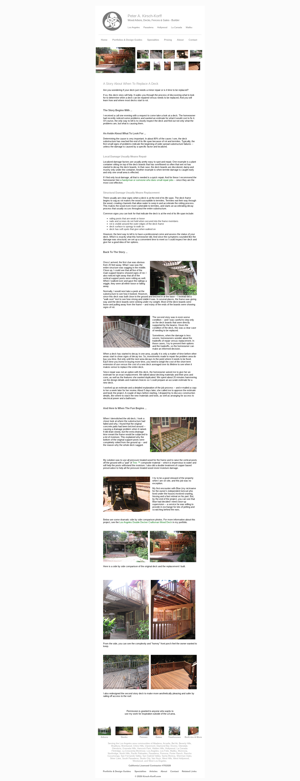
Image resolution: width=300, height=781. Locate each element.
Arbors (104, 737)
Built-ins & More (193, 737)
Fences (144, 737)
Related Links (189, 771)
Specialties (153, 39)
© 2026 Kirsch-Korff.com (148, 776)
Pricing (168, 39)
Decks (124, 737)
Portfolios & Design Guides (127, 39)
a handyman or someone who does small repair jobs (146, 180)
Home (104, 39)
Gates (159, 737)
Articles (153, 771)
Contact (193, 39)
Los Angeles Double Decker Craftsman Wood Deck (145, 522)
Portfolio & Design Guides (117, 771)
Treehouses (174, 737)
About (180, 39)
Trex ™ (136, 462)
